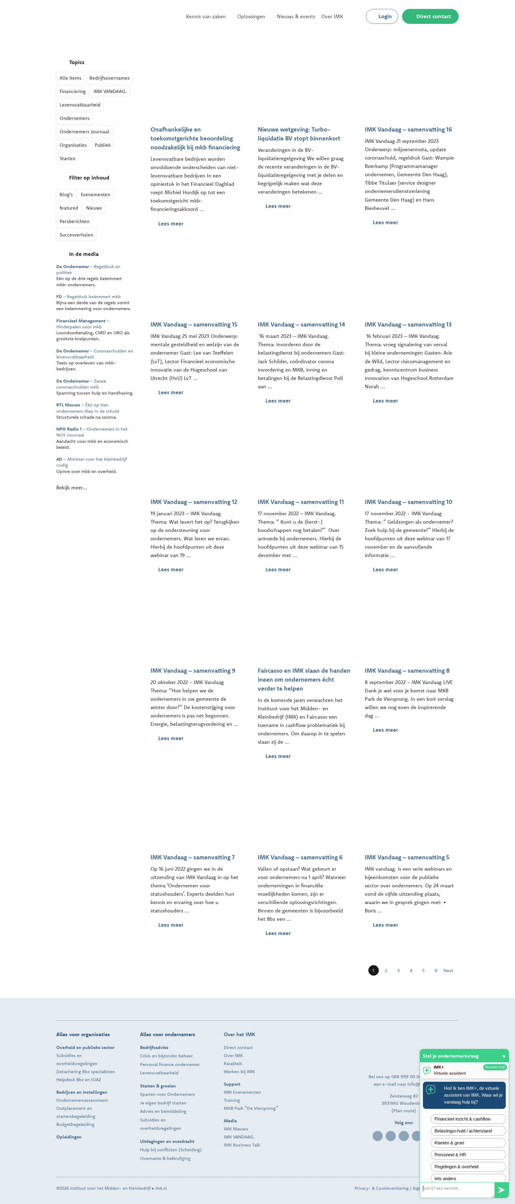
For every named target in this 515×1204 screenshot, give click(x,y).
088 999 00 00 (406, 1076)
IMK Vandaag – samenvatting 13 (408, 324)
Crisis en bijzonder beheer (166, 1055)
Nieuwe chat (495, 1067)
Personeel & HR (450, 1154)
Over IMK (233, 1055)
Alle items (70, 78)
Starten (67, 158)
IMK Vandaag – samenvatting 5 (407, 857)
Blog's (66, 194)
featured (69, 208)
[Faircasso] (305, 598)
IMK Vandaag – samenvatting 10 (408, 501)
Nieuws (94, 208)
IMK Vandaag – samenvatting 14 (301, 324)
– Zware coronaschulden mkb (81, 384)
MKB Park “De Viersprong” (251, 1108)
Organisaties (73, 145)
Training (232, 1100)
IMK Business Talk (242, 1145)
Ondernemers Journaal (84, 131)
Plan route (404, 1110)
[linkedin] (378, 1136)
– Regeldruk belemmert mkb (88, 296)
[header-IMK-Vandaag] (412, 57)
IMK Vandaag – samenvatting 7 (193, 857)
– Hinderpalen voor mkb (82, 323)
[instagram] (417, 1136)
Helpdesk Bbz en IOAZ (78, 1079)
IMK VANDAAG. (110, 91)
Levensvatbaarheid (80, 105)
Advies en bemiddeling (163, 1111)
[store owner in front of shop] (197, 57)
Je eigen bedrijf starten (163, 1103)
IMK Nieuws (236, 1129)
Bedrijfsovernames (109, 78)
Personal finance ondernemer (170, 1064)
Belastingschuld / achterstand (463, 1130)
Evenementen (95, 194)
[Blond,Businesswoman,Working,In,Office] (305, 57)
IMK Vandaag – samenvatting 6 (300, 857)
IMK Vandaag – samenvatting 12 (194, 501)
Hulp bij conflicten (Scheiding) (171, 1149)
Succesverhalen (76, 235)
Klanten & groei (449, 1142)
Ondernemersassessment (82, 1100)
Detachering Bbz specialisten (85, 1071)
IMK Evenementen (242, 1092)
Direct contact (238, 1047)
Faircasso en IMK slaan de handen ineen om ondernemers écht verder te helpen (304, 679)
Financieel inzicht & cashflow (463, 1118)
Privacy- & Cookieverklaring (382, 1188)
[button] (356, 16)
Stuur (501, 1190)
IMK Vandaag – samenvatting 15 (194, 324)
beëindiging (178, 1158)
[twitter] (404, 1136)
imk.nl (161, 1188)
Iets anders (445, 1178)
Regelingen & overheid (456, 1166)
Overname (150, 1158)
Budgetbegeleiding (75, 1124)
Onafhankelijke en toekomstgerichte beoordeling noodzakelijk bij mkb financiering (195, 138)
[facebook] (391, 1136)
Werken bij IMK (239, 1071)
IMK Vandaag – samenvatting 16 (408, 129)
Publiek (103, 145)
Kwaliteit (233, 1063)
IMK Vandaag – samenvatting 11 (301, 501)
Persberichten (74, 221)
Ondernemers (74, 118)
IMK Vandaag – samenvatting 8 (407, 670)
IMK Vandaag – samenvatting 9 (193, 670)
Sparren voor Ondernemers (167, 1094)
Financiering (73, 91)
